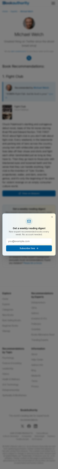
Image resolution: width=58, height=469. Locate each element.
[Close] (52, 217)
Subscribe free (27, 248)
